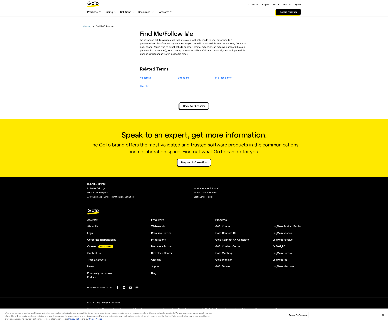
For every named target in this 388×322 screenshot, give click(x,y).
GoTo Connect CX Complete (232, 239)
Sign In (298, 4)
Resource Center (161, 232)
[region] (194, 315)
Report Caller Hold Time (205, 192)
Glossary (87, 26)
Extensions (183, 77)
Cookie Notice (95, 319)
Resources (144, 11)
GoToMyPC (279, 246)
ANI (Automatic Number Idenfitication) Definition (110, 197)
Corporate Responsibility (101, 239)
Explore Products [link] (288, 12)
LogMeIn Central (282, 253)
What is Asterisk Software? (206, 188)
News (90, 266)
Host (285, 4)
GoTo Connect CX (225, 232)
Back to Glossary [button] (194, 106)
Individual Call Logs (96, 188)
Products (92, 11)
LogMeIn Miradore (283, 266)
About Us (92, 226)
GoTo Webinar (223, 259)
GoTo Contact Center (228, 246)
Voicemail (145, 77)
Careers (91, 246)
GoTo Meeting (223, 253)
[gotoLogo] (93, 4)
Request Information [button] (194, 162)
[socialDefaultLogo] (117, 287)
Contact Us (253, 4)
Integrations (158, 239)
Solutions (125, 11)
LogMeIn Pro (280, 259)
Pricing (109, 11)
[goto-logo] (194, 212)
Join (274, 4)
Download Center (161, 253)
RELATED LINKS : (96, 183)
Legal (90, 232)
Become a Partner (161, 246)
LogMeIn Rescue (282, 232)
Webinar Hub (158, 226)
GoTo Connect (223, 226)
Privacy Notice (75, 319)
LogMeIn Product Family (287, 226)
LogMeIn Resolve (283, 239)
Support (265, 4)
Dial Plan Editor (223, 77)
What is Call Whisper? (97, 192)
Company (163, 11)
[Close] (383, 315)
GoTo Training (223, 266)
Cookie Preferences (298, 315)
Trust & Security (96, 259)
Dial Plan (144, 86)
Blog (153, 273)
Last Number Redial (203, 197)
